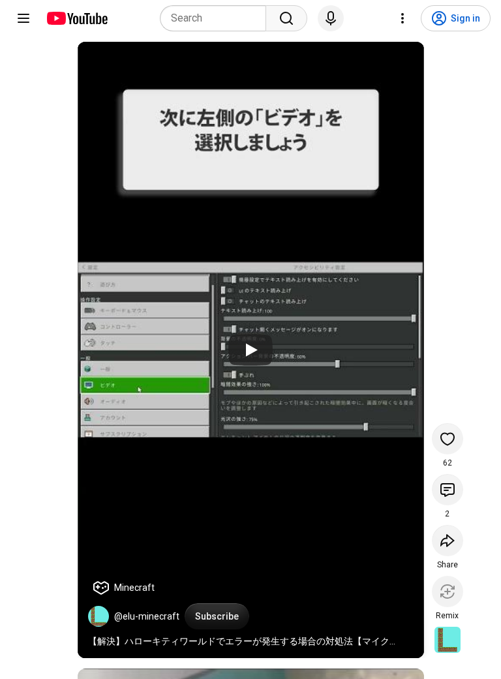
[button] (98, 616)
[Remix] (447, 591)
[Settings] (402, 18)
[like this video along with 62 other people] (447, 438)
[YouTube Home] (77, 18)
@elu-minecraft (146, 616)
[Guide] (23, 18)
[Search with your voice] (331, 18)
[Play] (250, 350)
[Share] (447, 540)
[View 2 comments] (447, 489)
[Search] (286, 18)
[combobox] (217, 18)
